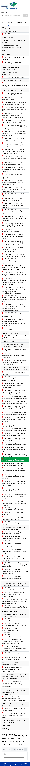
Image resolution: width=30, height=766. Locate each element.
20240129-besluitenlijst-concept (14, 77)
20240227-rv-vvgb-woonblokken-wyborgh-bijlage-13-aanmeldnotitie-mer (14, 449)
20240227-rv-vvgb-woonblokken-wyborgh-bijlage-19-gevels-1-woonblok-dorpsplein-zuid (15, 483)
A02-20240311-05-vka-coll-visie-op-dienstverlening (14, 98)
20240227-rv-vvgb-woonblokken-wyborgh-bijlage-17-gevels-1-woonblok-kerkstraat (15, 470)
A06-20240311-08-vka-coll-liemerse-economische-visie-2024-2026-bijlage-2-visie (15, 176)
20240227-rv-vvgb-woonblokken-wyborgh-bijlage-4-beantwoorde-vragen (15, 402)
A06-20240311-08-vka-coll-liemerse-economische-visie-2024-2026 (14, 163)
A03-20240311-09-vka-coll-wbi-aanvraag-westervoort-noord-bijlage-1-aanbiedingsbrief (15, 127)
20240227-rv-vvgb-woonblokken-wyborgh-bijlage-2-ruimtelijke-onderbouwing (14, 385)
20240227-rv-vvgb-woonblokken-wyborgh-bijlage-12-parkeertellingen (14, 443)
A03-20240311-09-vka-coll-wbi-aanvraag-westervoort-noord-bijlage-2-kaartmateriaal (15, 133)
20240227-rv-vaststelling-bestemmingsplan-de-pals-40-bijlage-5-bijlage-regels (15, 564)
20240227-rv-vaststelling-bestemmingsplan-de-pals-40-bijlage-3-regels (15, 551)
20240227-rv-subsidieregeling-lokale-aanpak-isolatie (13, 589)
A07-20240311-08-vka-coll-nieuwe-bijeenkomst (15, 195)
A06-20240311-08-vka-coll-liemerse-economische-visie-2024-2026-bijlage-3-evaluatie (15, 182)
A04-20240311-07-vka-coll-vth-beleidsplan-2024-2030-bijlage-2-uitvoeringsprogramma (13, 151)
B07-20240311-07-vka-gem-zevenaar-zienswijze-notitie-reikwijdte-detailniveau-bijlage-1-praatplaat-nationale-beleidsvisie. (14, 281)
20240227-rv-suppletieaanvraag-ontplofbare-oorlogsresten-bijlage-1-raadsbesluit (14, 355)
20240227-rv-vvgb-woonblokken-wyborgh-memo (14, 513)
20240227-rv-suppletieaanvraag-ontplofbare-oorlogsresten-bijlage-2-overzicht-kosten (14, 362)
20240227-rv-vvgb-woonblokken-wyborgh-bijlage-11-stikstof (14, 439)
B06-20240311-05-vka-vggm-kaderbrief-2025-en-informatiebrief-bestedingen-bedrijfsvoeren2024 (13, 267)
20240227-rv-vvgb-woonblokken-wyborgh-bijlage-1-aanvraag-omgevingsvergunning (14, 378)
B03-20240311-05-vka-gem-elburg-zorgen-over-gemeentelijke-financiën (13, 236)
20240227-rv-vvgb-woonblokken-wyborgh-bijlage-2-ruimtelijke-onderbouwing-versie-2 (14, 392)
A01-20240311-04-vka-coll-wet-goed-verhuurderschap (13, 94)
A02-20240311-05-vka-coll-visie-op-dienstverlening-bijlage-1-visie (14, 103)
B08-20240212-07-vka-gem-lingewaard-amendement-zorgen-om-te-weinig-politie (14, 314)
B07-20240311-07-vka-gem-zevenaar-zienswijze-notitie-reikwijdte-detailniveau (14, 274)
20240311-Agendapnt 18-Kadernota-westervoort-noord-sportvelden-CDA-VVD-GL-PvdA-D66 (13, 698)
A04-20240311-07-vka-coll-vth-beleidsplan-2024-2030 (13, 139)
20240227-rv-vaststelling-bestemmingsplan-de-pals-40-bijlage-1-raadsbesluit (15, 538)
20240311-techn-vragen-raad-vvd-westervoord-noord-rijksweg (14, 658)
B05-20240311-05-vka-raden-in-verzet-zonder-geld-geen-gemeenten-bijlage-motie (14, 261)
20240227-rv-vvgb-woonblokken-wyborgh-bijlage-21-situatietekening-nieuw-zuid (14, 496)
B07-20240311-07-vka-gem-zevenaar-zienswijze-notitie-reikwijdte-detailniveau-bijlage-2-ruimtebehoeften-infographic (14, 290)
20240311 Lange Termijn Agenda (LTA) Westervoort (14, 337)
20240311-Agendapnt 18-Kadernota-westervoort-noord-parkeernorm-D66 (12, 669)
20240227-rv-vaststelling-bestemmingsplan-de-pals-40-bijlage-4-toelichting (15, 558)
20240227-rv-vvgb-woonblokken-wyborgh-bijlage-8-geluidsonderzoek (14, 429)
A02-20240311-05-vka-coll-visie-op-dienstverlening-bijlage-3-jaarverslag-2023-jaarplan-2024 (14, 115)
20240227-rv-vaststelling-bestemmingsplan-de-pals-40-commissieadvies (11, 578)
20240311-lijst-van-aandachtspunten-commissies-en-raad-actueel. (14, 85)
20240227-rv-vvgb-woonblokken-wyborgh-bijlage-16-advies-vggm (14, 464)
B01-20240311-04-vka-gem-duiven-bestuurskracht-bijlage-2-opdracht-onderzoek (12, 225)
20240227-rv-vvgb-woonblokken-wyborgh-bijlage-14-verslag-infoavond (14, 455)
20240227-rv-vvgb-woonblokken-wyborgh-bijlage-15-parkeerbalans (14, 459)
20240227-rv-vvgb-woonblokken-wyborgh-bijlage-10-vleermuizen (14, 434)
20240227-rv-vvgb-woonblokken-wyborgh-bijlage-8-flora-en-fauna (14, 425)
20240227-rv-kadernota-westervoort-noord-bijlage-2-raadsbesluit (11, 630)
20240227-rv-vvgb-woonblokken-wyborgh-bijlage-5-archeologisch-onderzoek (14, 408)
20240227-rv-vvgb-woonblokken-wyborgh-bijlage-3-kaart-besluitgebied (14, 397)
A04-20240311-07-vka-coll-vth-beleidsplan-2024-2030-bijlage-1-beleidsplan (13, 145)
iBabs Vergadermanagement (8, 764)
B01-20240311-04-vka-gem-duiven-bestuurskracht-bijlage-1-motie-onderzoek (14, 218)
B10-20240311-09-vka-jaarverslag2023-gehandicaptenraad (14, 329)
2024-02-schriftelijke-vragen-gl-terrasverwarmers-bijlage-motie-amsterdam (14, 715)
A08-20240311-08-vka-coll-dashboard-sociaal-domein (12, 199)
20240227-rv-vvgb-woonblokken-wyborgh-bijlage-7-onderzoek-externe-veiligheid (14, 419)
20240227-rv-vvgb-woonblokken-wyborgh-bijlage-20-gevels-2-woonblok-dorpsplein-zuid (15, 490)
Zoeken (3, 12)
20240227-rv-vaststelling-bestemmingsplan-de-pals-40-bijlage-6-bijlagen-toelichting (15, 571)
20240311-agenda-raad (12, 34)
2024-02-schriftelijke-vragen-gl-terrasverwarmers (14, 709)
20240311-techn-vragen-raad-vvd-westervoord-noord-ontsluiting (14, 654)
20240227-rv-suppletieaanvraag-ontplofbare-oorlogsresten (14, 350)
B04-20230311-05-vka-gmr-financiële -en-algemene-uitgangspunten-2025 (12, 249)
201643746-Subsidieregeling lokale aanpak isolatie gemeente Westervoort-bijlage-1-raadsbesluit (15, 601)
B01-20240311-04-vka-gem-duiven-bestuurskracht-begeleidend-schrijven (13, 211)
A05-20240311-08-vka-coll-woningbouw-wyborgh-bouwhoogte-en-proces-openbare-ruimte (14, 158)
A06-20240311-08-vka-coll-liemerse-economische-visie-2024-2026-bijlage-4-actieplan (15, 189)
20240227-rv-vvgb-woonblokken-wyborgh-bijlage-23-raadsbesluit (14, 508)
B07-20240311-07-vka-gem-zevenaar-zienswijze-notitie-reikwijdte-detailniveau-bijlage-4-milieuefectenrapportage (14, 307)
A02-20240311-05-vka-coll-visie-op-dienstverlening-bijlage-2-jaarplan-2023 (14, 109)
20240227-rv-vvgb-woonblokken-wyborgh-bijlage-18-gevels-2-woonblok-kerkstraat (15, 476)
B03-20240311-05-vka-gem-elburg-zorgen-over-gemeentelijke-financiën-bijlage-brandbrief (13, 243)
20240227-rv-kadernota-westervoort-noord (11, 620)
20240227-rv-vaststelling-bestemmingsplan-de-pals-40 (11, 532)
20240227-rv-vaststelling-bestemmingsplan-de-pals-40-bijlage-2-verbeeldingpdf (15, 545)
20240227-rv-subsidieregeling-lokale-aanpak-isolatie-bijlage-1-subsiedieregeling (13, 594)
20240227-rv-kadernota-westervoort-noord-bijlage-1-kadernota (14, 624)
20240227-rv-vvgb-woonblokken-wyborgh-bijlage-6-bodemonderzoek (14, 413)
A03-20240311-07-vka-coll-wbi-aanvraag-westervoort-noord (13, 121)
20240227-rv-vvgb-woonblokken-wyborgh (14, 373)
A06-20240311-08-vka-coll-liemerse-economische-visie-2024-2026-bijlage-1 (15, 169)
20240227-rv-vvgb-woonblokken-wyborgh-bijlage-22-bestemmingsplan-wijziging (14, 503)
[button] (26, 15)
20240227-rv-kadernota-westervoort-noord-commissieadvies (13, 636)
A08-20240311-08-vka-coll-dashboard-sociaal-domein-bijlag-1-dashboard (13, 205)
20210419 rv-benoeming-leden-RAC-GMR (14, 58)
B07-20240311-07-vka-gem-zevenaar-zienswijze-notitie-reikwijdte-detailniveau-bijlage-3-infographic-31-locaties (14, 298)
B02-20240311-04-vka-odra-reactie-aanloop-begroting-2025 (12, 230)
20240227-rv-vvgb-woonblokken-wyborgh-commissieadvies (14, 518)
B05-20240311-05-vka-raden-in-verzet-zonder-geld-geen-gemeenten (14, 255)
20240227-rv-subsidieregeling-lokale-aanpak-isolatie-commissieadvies (14, 606)
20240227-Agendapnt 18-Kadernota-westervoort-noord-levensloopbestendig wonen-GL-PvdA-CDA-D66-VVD (14, 684)
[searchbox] (12, 15)
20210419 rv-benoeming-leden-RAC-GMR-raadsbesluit (14, 63)
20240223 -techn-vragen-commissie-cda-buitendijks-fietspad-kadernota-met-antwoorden (13, 641)
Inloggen (24, 763)
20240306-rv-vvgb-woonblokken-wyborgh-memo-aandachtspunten (14, 523)
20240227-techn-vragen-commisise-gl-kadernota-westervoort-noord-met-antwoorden (14, 648)
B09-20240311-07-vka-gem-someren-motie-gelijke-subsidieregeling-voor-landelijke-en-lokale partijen (13, 322)
